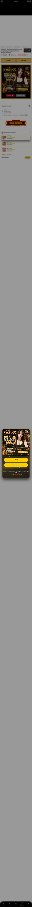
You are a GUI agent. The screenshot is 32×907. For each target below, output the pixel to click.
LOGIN (16, 459)
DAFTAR (16, 465)
